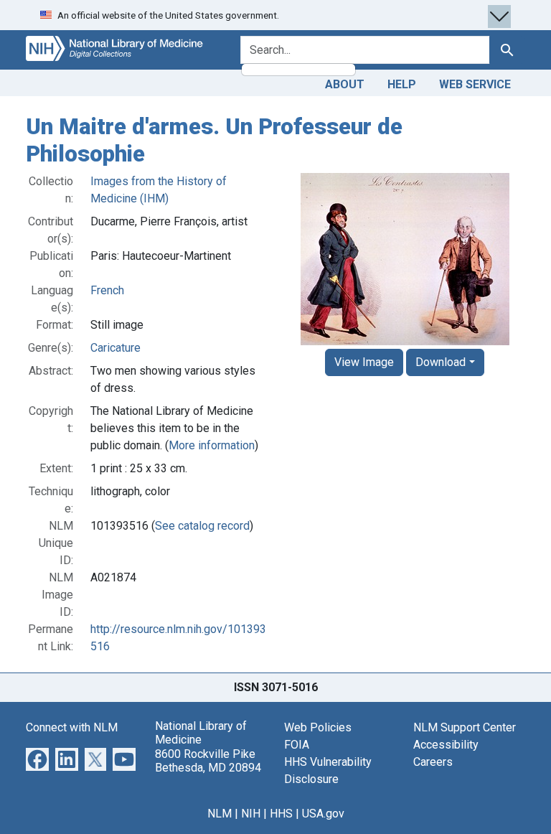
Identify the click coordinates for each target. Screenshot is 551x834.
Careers (433, 762)
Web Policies (318, 727)
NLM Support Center (464, 727)
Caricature (115, 348)
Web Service (475, 84)
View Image (364, 362)
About (344, 84)
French (107, 290)
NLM (219, 813)
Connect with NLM (72, 727)
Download (440, 362)
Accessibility (446, 744)
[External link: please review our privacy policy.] (37, 758)
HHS (281, 813)
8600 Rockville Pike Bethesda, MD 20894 (208, 760)
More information (212, 445)
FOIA (296, 744)
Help (401, 84)
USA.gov (323, 813)
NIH (250, 813)
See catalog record (202, 526)
